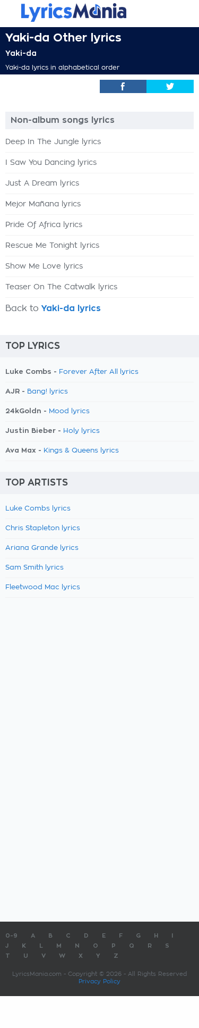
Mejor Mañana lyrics (43, 204)
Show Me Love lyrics (44, 266)
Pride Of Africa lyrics (43, 225)
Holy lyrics (81, 431)
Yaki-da (21, 53)
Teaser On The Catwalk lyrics (61, 287)
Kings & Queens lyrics (81, 450)
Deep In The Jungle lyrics (53, 142)
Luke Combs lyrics (38, 508)
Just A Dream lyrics (42, 183)
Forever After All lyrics (99, 372)
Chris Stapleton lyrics (42, 528)
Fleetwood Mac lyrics (42, 587)
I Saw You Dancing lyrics (51, 162)
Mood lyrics (69, 411)
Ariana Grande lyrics (42, 548)
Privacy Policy (99, 981)
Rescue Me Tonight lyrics (52, 245)
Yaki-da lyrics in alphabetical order (62, 67)
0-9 (11, 936)
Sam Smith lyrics (34, 567)
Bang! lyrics (47, 391)
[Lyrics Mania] (99, 12)
